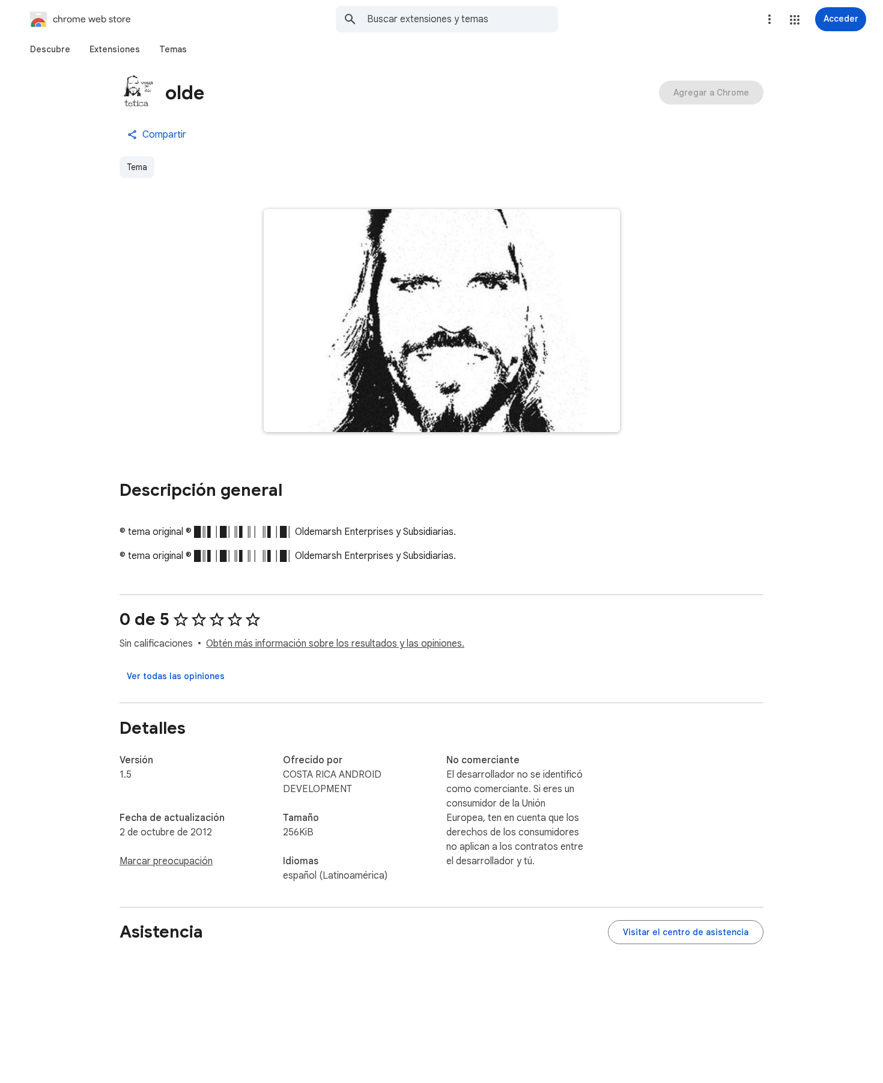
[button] (795, 20)
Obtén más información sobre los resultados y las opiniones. (335, 644)
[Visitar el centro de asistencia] (685, 932)
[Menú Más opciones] (769, 19)
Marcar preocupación (166, 861)
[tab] (50, 49)
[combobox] (462, 19)
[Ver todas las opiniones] (176, 676)
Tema (137, 167)
